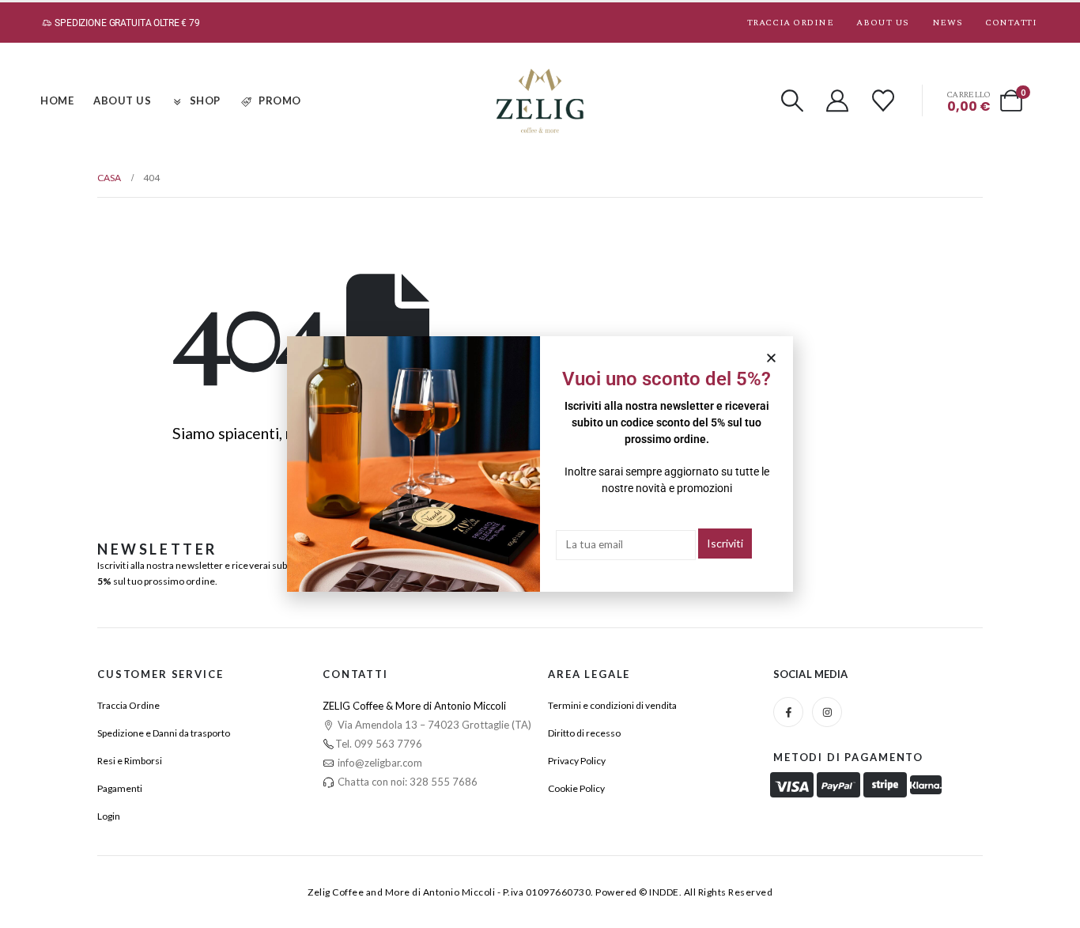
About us (882, 22)
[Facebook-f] (788, 712)
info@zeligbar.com (378, 762)
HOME (57, 100)
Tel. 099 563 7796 (378, 743)
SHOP (205, 100)
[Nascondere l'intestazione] (540, 101)
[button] (792, 100)
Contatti (1011, 22)
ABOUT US (122, 100)
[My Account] (838, 100)
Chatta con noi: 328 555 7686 (406, 781)
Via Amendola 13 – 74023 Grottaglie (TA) (433, 724)
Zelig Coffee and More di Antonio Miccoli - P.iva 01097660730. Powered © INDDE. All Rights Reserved (540, 892)
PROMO (280, 100)
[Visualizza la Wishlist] (883, 100)
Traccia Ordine (790, 22)
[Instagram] (827, 712)
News (947, 22)
